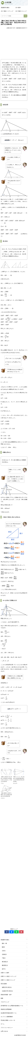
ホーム (2, 1024)
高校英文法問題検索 (6, 1009)
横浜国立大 (4, 965)
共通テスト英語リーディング (8, 976)
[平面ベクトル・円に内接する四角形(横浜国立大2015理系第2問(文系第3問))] (18, 772)
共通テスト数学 (5, 972)
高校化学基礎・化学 (6, 994)
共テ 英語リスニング (21, 11)
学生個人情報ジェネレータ (8, 1020)
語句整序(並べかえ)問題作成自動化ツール (12, 1005)
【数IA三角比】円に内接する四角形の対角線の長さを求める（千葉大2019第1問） (6, 779)
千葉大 (3, 958)
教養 (2, 998)
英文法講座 (4, 983)
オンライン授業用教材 (7, 1016)
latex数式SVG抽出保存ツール (8, 1013)
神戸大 (3, 969)
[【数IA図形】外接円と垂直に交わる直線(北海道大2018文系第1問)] (6, 788)
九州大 (3, 951)
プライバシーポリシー (7, 1027)
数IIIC (3, 947)
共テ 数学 (18, 7)
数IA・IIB (4, 943)
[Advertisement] (14, 44)
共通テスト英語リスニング (8, 980)
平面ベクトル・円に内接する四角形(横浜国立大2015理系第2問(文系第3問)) (18, 779)
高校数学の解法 (5, 7)
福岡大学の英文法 (6, 987)
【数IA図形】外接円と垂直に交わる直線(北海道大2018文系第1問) (6, 795)
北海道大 (4, 954)
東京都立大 (4, 961)
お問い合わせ (4, 1031)
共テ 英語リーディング (7, 11)
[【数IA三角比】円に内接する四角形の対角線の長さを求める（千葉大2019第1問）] (6, 772)
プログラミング (5, 1002)
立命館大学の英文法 (7, 991)
